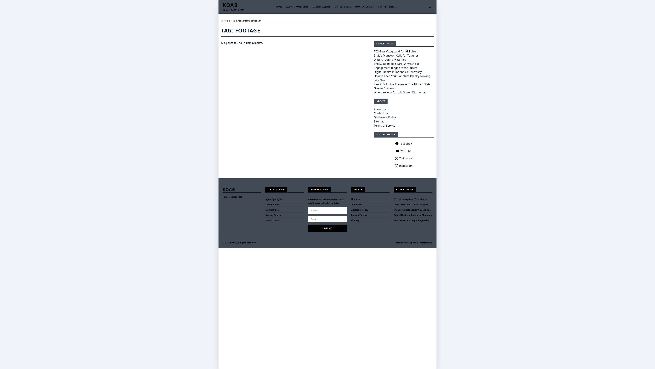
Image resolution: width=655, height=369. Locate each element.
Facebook (406, 144)
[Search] (429, 7)
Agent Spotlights (297, 6)
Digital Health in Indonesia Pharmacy (398, 72)
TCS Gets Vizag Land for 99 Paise (395, 51)
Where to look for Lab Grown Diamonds (400, 92)
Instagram (406, 166)
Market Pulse (342, 6)
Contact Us (381, 113)
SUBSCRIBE (327, 228)
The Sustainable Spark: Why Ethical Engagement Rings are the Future (412, 210)
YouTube (405, 151)
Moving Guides (364, 6)
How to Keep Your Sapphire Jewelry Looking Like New (411, 220)
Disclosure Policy (385, 117)
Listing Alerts (321, 6)
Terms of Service (384, 125)
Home (278, 6)
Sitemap (379, 121)
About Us (380, 109)
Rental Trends (387, 6)
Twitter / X (405, 158)
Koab (230, 5)
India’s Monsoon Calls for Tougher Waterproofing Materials (411, 204)
